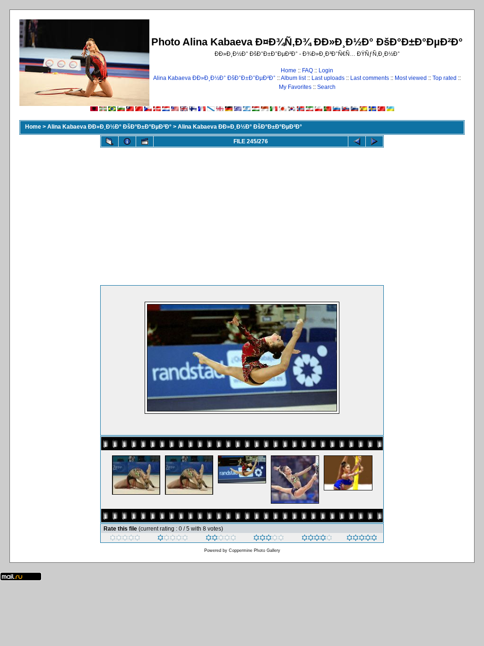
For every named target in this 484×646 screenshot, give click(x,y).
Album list (293, 78)
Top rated (444, 78)
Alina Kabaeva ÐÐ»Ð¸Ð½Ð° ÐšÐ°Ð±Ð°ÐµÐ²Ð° (214, 78)
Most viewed (411, 78)
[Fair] (221, 539)
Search (326, 87)
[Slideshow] (144, 141)
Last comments (369, 78)
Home (288, 70)
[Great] (361, 539)
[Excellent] (317, 539)
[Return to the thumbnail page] (109, 141)
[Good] (268, 539)
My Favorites (295, 87)
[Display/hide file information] (127, 141)
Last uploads (328, 78)
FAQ (307, 70)
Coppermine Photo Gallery (254, 550)
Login (326, 70)
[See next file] (374, 141)
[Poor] (172, 539)
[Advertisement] (242, 214)
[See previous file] (356, 141)
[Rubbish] (125, 539)
